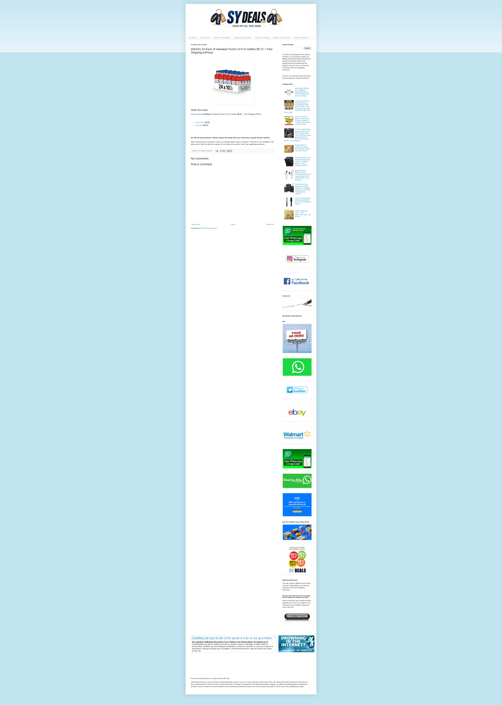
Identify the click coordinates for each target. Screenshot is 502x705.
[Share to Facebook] (228, 151)
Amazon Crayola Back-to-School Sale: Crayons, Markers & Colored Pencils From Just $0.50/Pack (302, 120)
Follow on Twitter (262, 37)
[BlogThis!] (223, 151)
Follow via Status (301, 37)
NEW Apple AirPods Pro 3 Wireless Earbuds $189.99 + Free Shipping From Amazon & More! (302, 92)
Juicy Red (199, 125)
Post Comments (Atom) (209, 228)
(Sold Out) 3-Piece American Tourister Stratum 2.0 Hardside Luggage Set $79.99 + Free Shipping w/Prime (303, 189)
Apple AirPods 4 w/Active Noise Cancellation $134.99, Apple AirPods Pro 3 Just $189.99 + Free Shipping (303, 175)
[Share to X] (226, 151)
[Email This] (221, 151)
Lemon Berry (200, 122)
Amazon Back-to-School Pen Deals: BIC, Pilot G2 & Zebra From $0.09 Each (302, 148)
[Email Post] (216, 150)
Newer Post (196, 224)
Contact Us (204, 37)
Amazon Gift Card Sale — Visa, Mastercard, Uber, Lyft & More (302, 213)
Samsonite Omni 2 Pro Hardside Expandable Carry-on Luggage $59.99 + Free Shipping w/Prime (303, 161)
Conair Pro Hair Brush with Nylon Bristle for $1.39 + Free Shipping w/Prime (303, 201)
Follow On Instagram (242, 37)
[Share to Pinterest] (231, 151)
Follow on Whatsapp (221, 37)
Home (233, 224)
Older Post (270, 224)
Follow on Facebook (281, 37)
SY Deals (192, 37)
